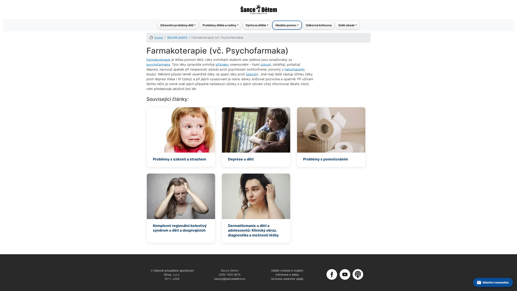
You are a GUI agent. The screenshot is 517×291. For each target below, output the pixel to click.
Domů (158, 38)
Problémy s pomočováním (325, 159)
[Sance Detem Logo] (258, 8)
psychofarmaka (158, 64)
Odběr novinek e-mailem (287, 270)
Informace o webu (287, 274)
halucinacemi (294, 69)
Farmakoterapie (158, 60)
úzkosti (251, 74)
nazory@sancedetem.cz (230, 279)
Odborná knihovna (319, 25)
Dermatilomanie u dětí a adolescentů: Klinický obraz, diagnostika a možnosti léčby (253, 230)
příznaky (222, 64)
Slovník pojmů (177, 37)
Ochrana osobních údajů (287, 279)
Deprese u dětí (241, 159)
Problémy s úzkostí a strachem (179, 159)
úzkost (266, 64)
